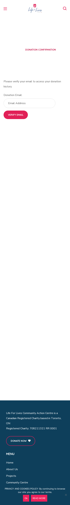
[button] (64, 8)
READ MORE (39, 498)
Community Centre (17, 482)
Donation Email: (13, 95)
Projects (11, 476)
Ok (26, 498)
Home (17, 49)
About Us (12, 469)
